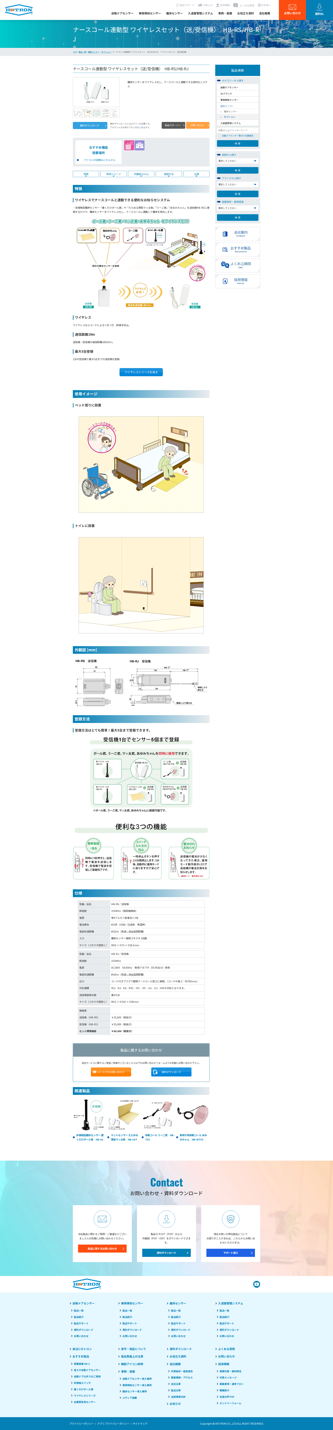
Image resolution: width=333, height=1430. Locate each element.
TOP (75, 51)
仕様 (196, 174)
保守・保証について (133, 1349)
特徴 (86, 174)
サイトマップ (140, 1423)
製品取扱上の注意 (132, 1356)
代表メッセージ (228, 1377)
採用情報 (223, 1364)
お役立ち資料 (245, 13)
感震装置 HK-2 (82, 1363)
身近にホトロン (82, 1349)
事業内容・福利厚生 (230, 1371)
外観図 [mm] (141, 174)
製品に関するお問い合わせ (102, 1248)
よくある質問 (226, 1349)
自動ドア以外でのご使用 (87, 1376)
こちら (142, 127)
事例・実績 (225, 13)
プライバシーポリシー (81, 1423)
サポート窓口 (230, 1252)
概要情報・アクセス (182, 1377)
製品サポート (81, 1323)
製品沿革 (176, 1390)
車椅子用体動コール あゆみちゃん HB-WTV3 (193, 1137)
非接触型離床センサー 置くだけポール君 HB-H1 (90, 1137)
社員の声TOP (227, 1396)
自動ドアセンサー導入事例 (137, 1378)
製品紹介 (79, 1317)
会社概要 (264, 13)
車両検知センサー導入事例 (137, 1385)
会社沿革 (176, 1384)
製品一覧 (82, 51)
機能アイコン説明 (132, 1364)
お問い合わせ (197, 125)
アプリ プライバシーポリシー (113, 1423)
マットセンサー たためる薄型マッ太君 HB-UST (124, 1137)
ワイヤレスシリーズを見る (141, 372)
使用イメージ (113, 174)
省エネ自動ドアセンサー (87, 1370)
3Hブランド (226, 93)
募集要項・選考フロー (232, 1384)
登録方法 (169, 174)
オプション (106, 51)
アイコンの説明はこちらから (100, 160)
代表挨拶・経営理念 (182, 1371)
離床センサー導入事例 (134, 1391)
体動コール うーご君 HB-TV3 (159, 1137)
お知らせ (175, 1404)
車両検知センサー (150, 13)
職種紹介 (224, 1390)
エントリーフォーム (230, 1403)
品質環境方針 (178, 1396)
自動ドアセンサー (122, 13)
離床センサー (174, 13)
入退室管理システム (200, 13)
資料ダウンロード (89, 125)
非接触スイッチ (82, 1383)
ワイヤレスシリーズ (85, 1395)
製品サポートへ (173, 125)
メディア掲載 (129, 1397)
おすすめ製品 (80, 1356)
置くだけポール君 (83, 1389)
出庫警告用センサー (85, 1402)
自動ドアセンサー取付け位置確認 (237, 135)
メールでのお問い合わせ (111, 1072)
